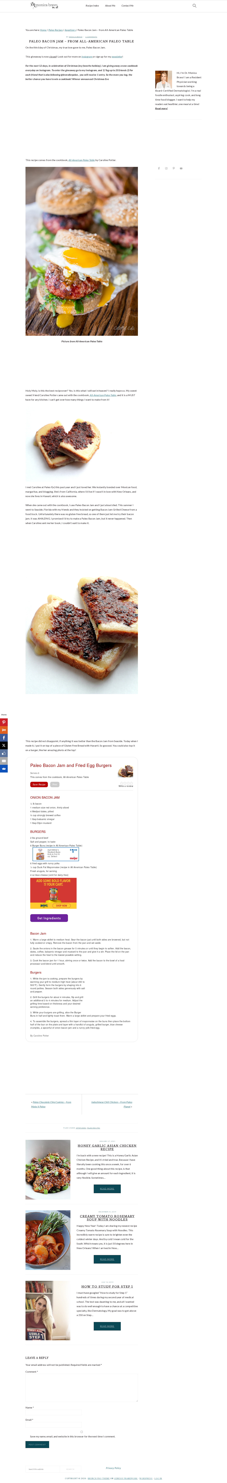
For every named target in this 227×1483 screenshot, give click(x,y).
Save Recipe (39, 784)
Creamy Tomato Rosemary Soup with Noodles (107, 1217)
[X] (4, 745)
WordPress (146, 1478)
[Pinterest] (4, 722)
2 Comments (91, 37)
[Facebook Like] (4, 753)
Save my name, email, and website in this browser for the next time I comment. (72, 1436)
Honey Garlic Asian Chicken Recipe (107, 1147)
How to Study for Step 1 (107, 1286)
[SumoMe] (4, 769)
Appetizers (81, 1128)
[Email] (4, 761)
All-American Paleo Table (82, 160)
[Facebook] (4, 738)
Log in (158, 1478)
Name (29, 1407)
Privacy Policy (113, 1467)
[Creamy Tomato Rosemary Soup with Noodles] (47, 1240)
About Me (110, 5)
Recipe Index (92, 5)
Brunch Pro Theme (99, 1478)
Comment (31, 1371)
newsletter (117, 56)
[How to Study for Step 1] (47, 1311)
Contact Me (128, 5)
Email (29, 1419)
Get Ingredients (49, 918)
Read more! (161, 108)
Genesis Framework (126, 1478)
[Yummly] (4, 730)
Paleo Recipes (93, 1128)
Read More (107, 1188)
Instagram (87, 56)
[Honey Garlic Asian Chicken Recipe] (47, 1170)
